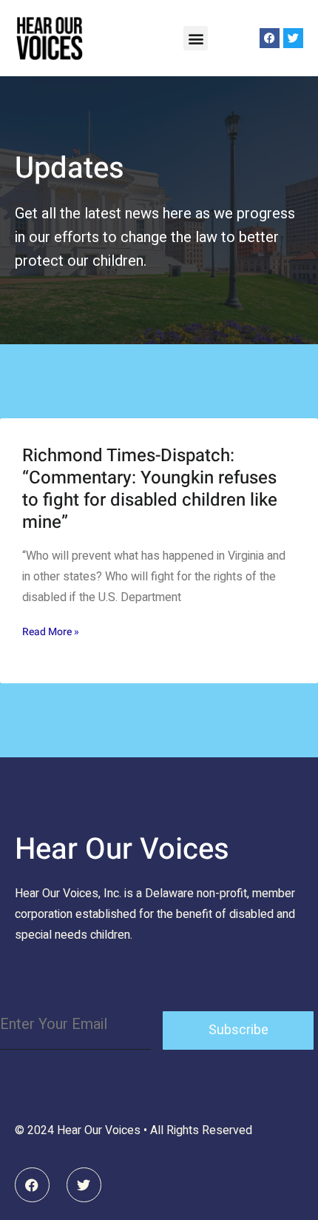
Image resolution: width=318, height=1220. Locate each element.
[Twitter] (293, 38)
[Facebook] (270, 38)
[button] (195, 38)
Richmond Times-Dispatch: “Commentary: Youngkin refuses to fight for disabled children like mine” (149, 489)
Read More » (50, 632)
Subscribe (238, 1030)
